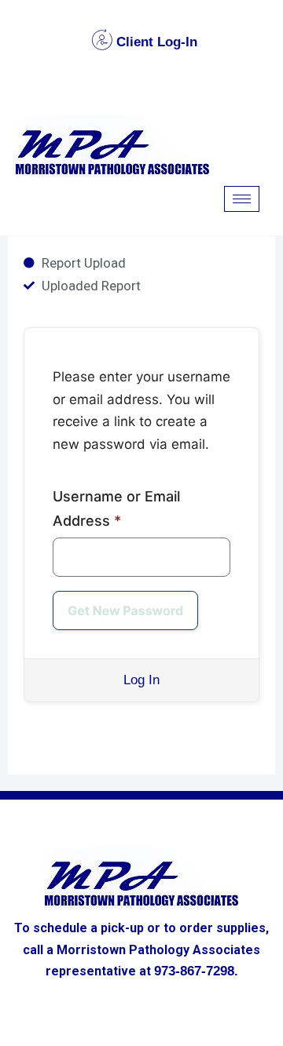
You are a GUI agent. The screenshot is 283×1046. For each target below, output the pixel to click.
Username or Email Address (116, 508)
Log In (141, 679)
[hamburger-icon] (241, 199)
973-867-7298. (196, 971)
